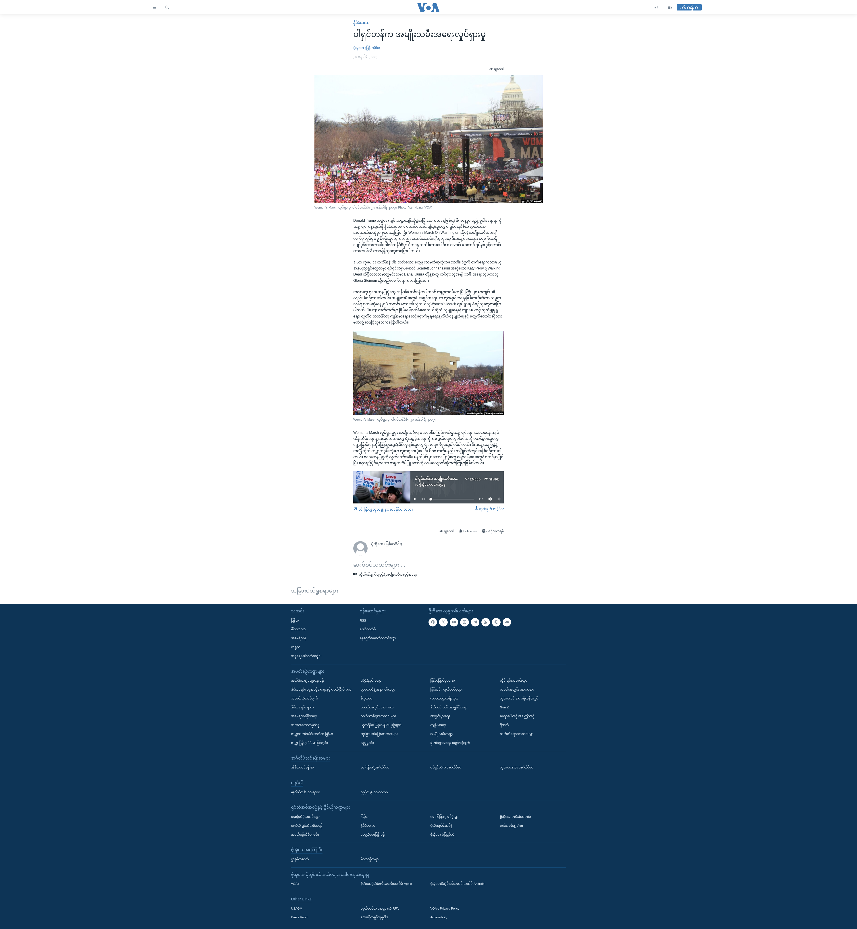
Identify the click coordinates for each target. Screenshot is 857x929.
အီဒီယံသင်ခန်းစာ (302, 767)
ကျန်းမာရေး (438, 725)
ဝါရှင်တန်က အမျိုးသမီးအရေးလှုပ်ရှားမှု (445, 478)
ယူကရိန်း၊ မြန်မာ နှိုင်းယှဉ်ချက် (381, 725)
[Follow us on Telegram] (475, 622)
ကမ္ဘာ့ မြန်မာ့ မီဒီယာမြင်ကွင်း (309, 743)
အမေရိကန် (298, 638)
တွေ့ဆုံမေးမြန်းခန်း (373, 834)
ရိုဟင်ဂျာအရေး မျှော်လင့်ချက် (450, 743)
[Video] (670, 7)
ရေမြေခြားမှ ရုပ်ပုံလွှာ (444, 816)
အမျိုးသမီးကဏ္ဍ (441, 734)
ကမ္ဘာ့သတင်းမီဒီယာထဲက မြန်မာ (312, 734)
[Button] (496, 69)
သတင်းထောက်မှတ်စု (305, 725)
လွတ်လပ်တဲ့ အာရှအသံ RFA (380, 908)
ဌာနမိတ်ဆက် (300, 859)
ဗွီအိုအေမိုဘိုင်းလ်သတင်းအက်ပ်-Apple (386, 883)
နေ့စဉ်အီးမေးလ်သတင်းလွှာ (378, 638)
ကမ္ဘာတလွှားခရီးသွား (444, 698)
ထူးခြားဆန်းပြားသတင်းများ (379, 734)
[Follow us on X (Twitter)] (443, 622)
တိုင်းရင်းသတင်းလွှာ (513, 680)
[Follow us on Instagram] (464, 622)
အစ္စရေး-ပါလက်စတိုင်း (306, 656)
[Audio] (656, 7)
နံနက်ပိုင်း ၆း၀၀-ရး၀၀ (305, 792)
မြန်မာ (295, 620)
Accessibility (438, 917)
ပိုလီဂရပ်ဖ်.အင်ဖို (441, 825)
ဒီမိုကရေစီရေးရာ (302, 707)
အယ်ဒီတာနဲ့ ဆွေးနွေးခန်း (307, 680)
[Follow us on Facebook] (432, 622)
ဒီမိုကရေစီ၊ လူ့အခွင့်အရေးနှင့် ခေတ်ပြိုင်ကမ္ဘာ (321, 689)
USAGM (296, 908)
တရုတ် (295, 647)
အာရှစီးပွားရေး (440, 716)
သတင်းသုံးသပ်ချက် (304, 698)
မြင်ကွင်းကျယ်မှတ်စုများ (446, 689)
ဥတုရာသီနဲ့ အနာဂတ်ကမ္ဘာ (378, 689)
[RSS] (485, 622)
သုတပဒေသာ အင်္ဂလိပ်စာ (516, 767)
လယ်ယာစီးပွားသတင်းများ (378, 716)
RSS (363, 620)
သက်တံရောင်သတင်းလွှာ (516, 734)
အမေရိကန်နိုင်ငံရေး (304, 716)
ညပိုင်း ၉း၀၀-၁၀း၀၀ (374, 792)
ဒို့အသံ (504, 725)
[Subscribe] (507, 622)
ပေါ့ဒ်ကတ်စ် (368, 629)
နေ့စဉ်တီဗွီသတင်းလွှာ (305, 816)
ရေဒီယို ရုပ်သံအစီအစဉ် (306, 825)
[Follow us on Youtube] (454, 622)
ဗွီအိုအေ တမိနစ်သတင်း (515, 816)
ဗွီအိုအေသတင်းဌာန (432, 484)
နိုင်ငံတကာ (361, 23)
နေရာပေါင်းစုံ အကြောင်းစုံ (517, 716)
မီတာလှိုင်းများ (370, 859)
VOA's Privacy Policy (444, 908)
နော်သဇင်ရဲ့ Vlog (511, 825)
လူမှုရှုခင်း (367, 743)
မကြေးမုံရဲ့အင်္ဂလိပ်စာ (375, 767)
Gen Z (504, 707)
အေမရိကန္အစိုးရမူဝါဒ (374, 917)
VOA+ (295, 883)
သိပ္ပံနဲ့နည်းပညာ (371, 680)
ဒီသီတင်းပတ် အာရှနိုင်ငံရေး (448, 707)
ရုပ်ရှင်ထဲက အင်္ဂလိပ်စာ (445, 767)
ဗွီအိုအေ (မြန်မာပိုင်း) (366, 48)
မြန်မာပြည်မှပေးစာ (442, 680)
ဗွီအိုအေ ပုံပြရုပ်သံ (442, 834)
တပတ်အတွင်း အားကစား (378, 707)
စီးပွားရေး (367, 698)
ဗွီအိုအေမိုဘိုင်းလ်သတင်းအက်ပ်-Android (457, 883)
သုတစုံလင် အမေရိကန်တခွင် (519, 698)
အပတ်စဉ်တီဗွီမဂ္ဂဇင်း (305, 834)
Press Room (299, 917)
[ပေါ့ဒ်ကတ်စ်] (496, 622)
